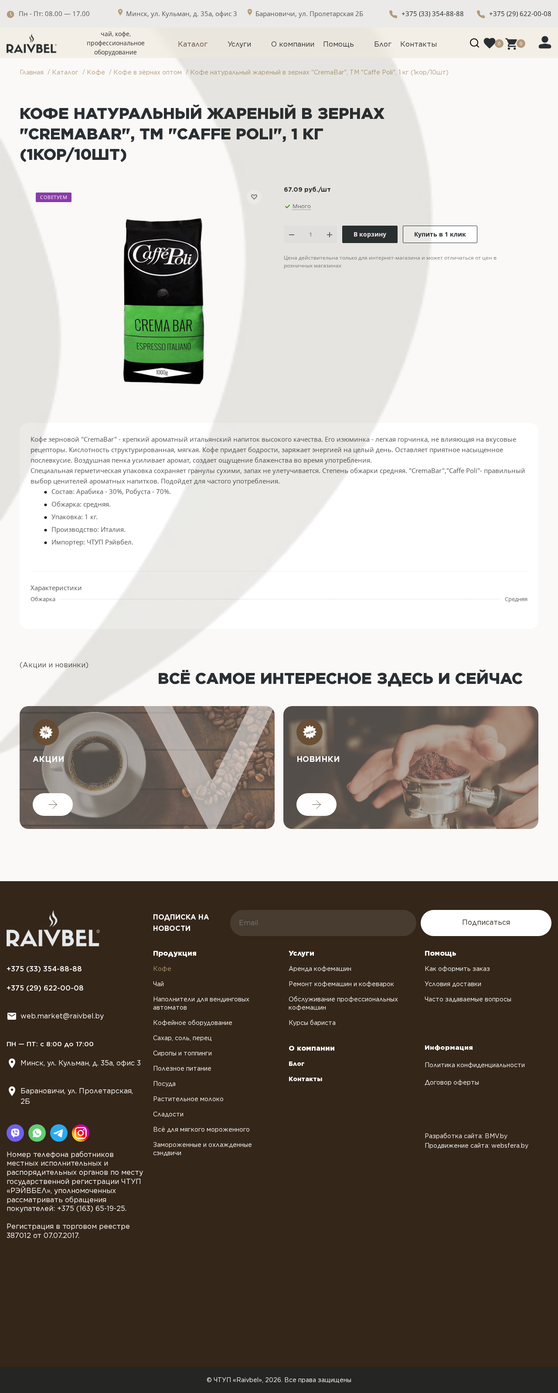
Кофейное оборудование (192, 1022)
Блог (382, 44)
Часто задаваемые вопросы (468, 999)
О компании (292, 44)
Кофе (162, 968)
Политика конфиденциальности (475, 1065)
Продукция (175, 953)
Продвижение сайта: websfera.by (476, 1145)
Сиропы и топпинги (182, 1053)
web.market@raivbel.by (62, 1016)
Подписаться (486, 922)
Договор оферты (452, 1082)
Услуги (239, 44)
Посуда (164, 1083)
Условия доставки (453, 984)
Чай (158, 984)
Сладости (168, 1114)
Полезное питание (182, 1068)
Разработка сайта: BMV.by (466, 1136)
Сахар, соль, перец (182, 1038)
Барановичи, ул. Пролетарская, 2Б (76, 1096)
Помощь (338, 44)
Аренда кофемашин (320, 968)
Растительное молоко (188, 1098)
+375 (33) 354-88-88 (432, 13)
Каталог (193, 44)
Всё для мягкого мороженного (201, 1129)
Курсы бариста (312, 1022)
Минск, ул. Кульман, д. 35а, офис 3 (80, 1063)
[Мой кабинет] (544, 41)
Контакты (418, 44)
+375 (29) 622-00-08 (520, 13)
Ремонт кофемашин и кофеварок (341, 984)
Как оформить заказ (457, 968)
